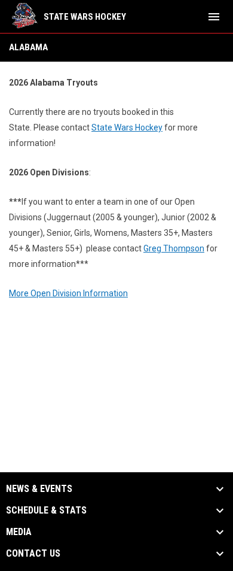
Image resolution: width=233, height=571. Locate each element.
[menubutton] (214, 17)
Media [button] (19, 532)
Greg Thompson (173, 248)
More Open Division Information (68, 293)
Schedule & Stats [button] (46, 510)
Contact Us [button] (33, 553)
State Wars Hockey (127, 127)
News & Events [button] (39, 489)
